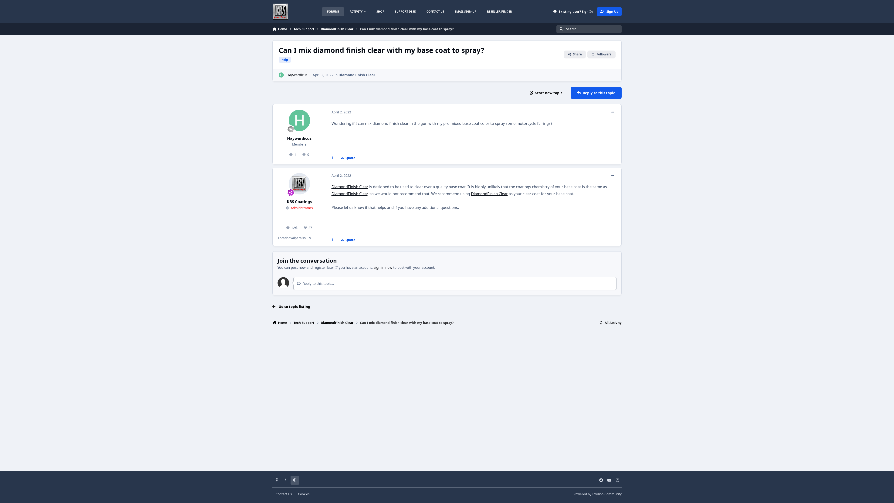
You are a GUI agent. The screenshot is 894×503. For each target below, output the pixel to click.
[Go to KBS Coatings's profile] (299, 183)
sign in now (383, 267)
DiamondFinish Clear (357, 74)
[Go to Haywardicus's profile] (281, 75)
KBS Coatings (299, 201)
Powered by (598, 494)
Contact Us (284, 494)
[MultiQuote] (333, 158)
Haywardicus (297, 74)
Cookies (303, 494)
